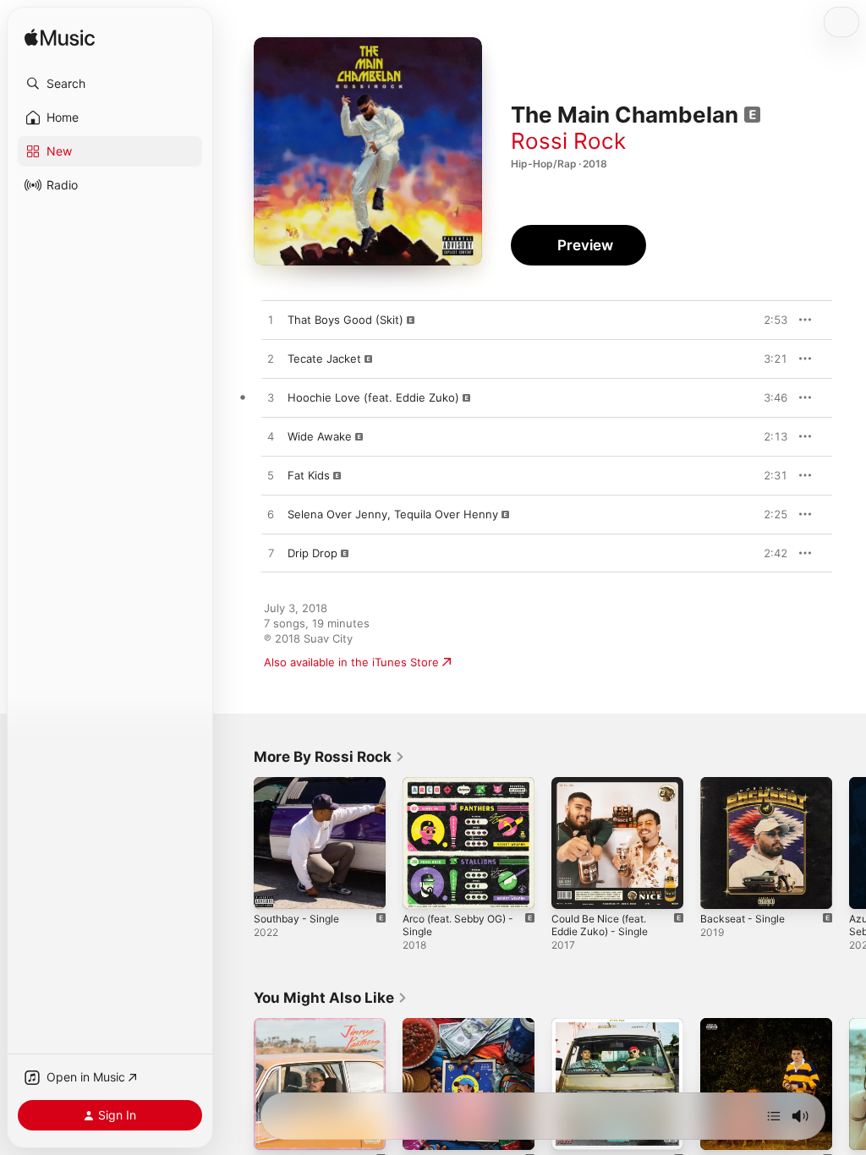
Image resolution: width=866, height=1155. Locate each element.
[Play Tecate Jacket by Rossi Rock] (271, 359)
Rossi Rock (568, 141)
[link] (329, 756)
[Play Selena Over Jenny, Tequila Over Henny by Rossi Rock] (271, 515)
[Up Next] (774, 1116)
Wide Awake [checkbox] (320, 436)
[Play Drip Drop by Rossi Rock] (271, 553)
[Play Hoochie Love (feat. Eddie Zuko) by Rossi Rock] (271, 398)
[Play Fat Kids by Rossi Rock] (271, 476)
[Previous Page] (237, 843)
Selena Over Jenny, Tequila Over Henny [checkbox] (393, 514)
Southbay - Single (296, 918)
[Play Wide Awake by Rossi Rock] (271, 437)
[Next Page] (849, 843)
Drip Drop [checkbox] (312, 553)
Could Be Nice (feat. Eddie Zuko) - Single (599, 925)
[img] (60, 38)
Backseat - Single (742, 918)
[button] (110, 83)
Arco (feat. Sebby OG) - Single (458, 925)
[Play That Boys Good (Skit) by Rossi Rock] (271, 320)
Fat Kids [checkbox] (309, 475)
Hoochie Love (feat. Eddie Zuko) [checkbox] (373, 397)
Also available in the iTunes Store (351, 662)
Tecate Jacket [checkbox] (324, 358)
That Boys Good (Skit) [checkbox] (345, 319)
